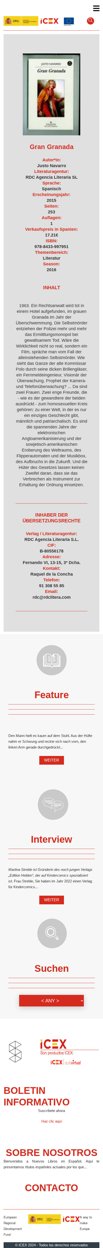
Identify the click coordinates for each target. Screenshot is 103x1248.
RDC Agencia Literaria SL (52, 177)
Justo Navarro (51, 165)
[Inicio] (31, 20)
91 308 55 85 (51, 585)
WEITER (51, 760)
